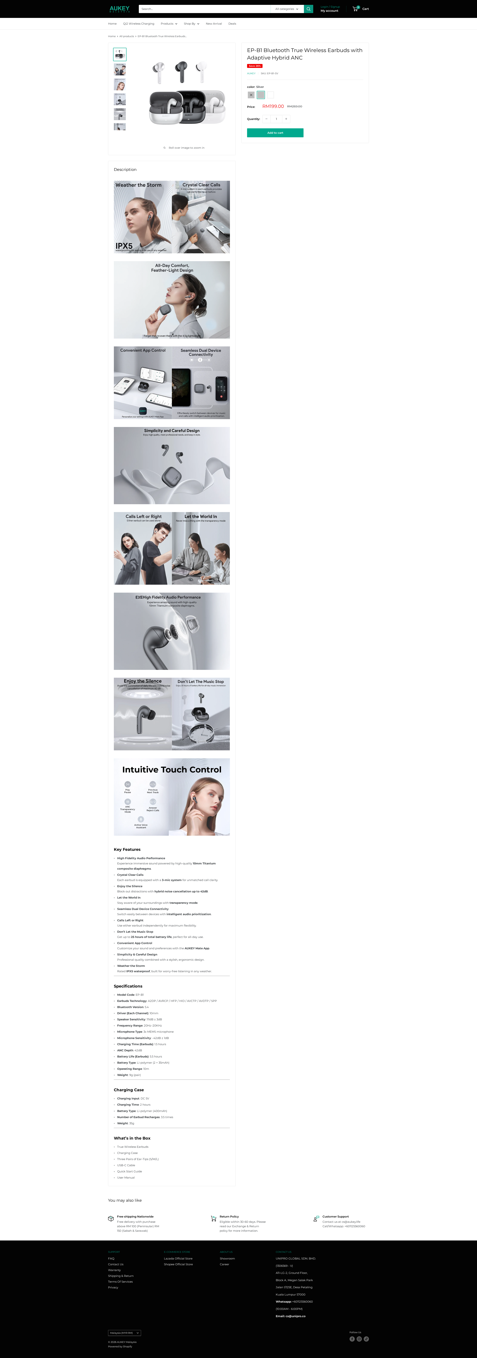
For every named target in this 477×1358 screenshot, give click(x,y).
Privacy (113, 1287)
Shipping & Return (121, 1276)
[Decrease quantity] (266, 119)
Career (224, 1264)
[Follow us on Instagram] (359, 1339)
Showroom (227, 1258)
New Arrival (214, 23)
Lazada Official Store (178, 1258)
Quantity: (253, 119)
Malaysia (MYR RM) (121, 1333)
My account (329, 10)
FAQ (111, 1258)
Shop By (189, 23)
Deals (232, 23)
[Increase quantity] (286, 119)
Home (112, 23)
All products (126, 36)
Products (167, 23)
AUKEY (251, 73)
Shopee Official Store (178, 1264)
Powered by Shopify (120, 1346)
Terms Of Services (120, 1281)
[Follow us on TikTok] (366, 1339)
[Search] (308, 9)
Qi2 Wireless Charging (138, 23)
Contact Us (115, 1264)
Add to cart (275, 132)
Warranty (114, 1270)
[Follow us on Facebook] (352, 1339)
